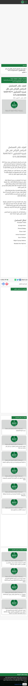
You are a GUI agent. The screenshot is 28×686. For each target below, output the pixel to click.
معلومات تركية (14, 78)
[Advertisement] (14, 19)
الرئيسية (24, 78)
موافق (24, 684)
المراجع (23, 72)
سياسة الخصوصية (18, 684)
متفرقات (20, 78)
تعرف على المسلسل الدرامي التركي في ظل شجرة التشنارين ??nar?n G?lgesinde (15, 80)
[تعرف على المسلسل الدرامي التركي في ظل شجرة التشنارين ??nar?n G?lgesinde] (20, 280)
